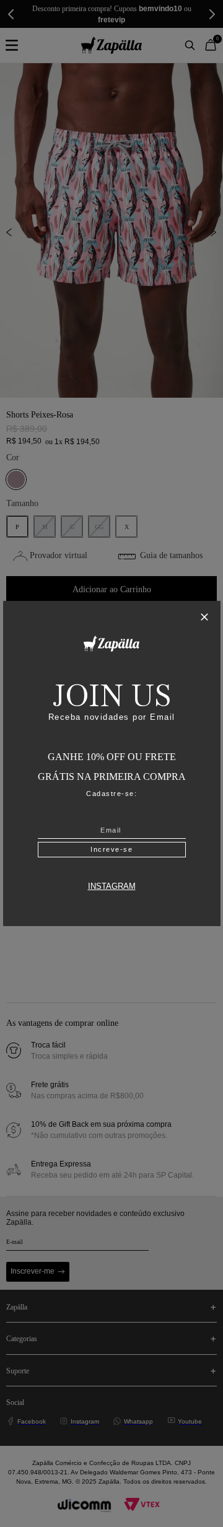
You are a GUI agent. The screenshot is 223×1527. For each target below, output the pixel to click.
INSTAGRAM (112, 886)
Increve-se (111, 849)
